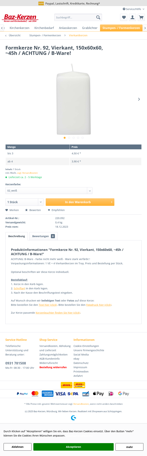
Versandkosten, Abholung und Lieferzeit (55, 348)
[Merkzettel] (123, 17)
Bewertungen (43, 236)
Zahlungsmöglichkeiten (53, 354)
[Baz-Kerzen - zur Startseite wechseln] (20, 18)
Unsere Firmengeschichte (89, 350)
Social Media (81, 354)
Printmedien (81, 371)
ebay (76, 358)
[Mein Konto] (132, 17)
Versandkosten (81, 403)
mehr (129, 447)
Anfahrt (78, 375)
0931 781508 (15, 363)
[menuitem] (78, 17)
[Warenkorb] (141, 17)
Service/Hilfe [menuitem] (133, 9)
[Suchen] (98, 17)
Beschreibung (16, 236)
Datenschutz (81, 363)
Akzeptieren (73, 446)
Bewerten (35, 210)
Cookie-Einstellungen (86, 346)
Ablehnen (17, 446)
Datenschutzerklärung (79, 435)
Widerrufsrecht (48, 363)
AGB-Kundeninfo (49, 358)
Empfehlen (58, 210)
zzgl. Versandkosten (27, 172)
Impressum (80, 367)
